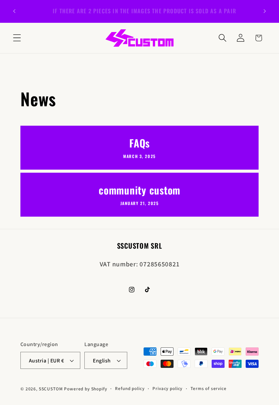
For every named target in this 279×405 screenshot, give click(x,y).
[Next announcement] (264, 11)
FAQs (139, 143)
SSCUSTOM (51, 389)
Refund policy (129, 388)
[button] (17, 38)
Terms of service (208, 388)
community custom (139, 190)
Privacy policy (167, 388)
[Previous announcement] (14, 11)
